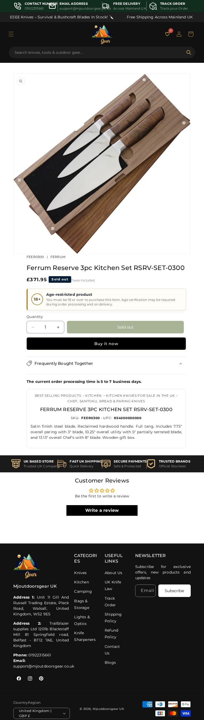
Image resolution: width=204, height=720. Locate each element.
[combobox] (99, 52)
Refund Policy (111, 633)
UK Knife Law (113, 585)
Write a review (102, 510)
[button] (11, 34)
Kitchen (93, 396)
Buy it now (106, 343)
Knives (80, 572)
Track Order (110, 601)
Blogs (110, 662)
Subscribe (174, 590)
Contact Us (112, 650)
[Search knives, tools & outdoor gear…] (189, 52)
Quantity (35, 316)
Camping (83, 591)
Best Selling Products (58, 396)
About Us (113, 572)
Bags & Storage (81, 604)
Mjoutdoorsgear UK (108, 709)
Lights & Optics (82, 620)
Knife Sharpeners (85, 636)
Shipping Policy (113, 617)
